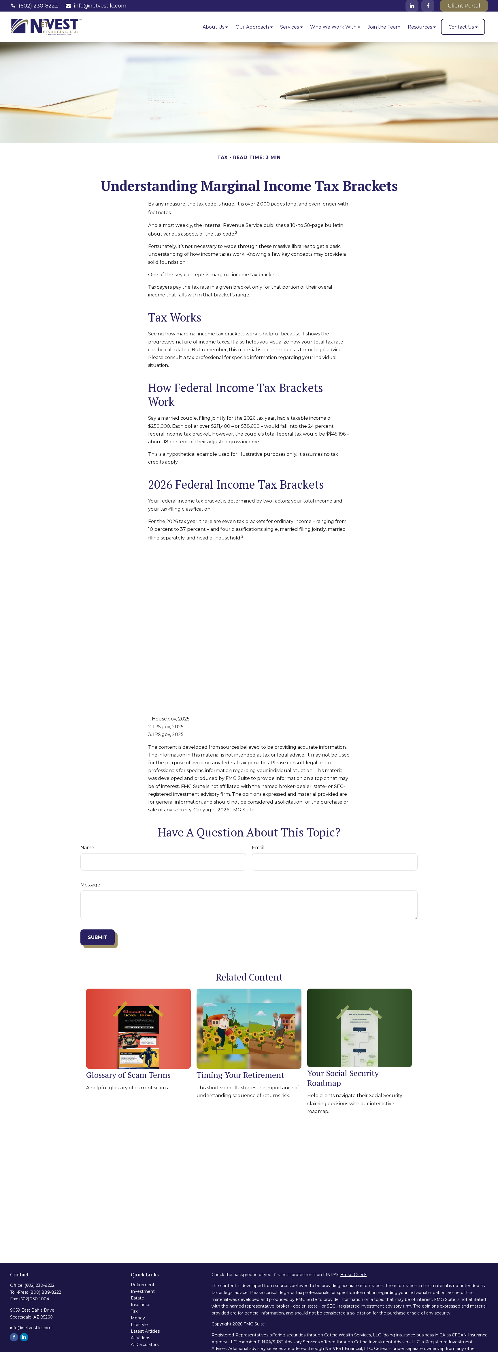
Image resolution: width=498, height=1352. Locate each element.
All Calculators (145, 1344)
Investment (143, 1291)
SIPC (278, 1341)
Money (138, 1318)
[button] (215, 27)
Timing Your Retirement (240, 1074)
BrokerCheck (353, 1274)
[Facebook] (427, 6)
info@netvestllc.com (100, 6)
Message (90, 885)
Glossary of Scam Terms (128, 1074)
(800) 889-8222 (45, 1292)
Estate (137, 1298)
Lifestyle (139, 1324)
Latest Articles (145, 1331)
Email (258, 847)
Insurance (140, 1304)
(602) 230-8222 (38, 6)
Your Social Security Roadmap (343, 1078)
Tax (134, 1311)
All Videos (140, 1337)
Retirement (142, 1284)
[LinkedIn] (411, 6)
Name (87, 847)
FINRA (264, 1341)
